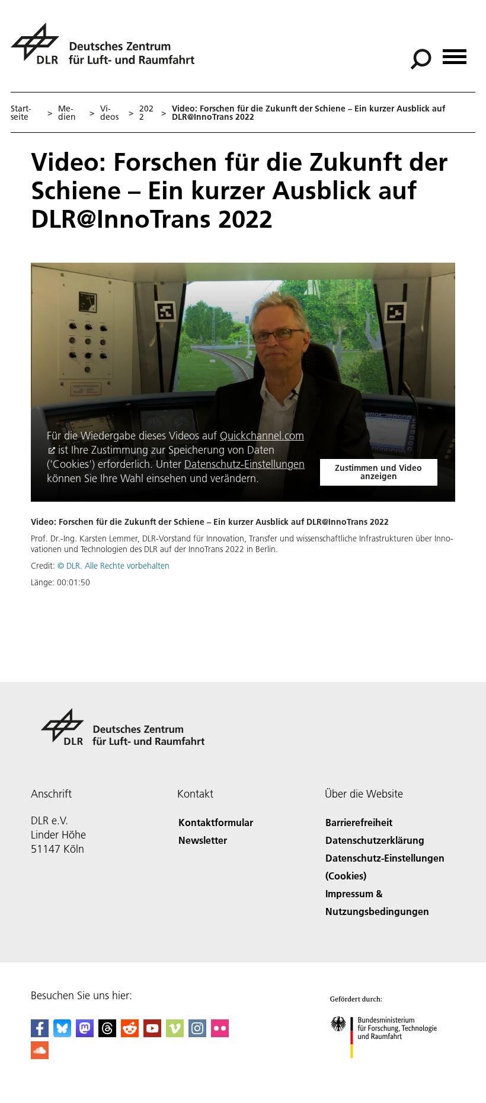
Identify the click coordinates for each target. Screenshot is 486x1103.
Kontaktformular (215, 822)
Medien (67, 112)
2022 (146, 112)
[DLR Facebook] (40, 1033)
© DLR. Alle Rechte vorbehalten (113, 565)
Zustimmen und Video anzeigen (378, 472)
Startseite (21, 112)
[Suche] (422, 58)
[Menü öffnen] (454, 52)
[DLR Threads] (107, 1033)
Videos (109, 112)
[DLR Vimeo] (175, 1033)
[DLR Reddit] (130, 1033)
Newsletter (202, 840)
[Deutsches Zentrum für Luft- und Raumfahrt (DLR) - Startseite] (107, 50)
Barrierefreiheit (358, 822)
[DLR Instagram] (197, 1033)
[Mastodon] (85, 1033)
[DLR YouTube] (152, 1033)
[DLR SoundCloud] (40, 1055)
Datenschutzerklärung (374, 840)
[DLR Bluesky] (62, 1033)
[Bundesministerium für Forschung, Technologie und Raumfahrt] (390, 1070)
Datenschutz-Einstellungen (244, 464)
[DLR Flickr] (220, 1033)
